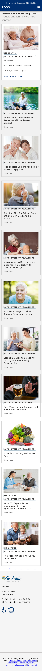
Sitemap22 (32, 665)
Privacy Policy (15, 661)
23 (35, 569)
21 (21, 569)
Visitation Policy (30, 661)
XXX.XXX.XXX (31, 3)
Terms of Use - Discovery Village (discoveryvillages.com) (20, 664)
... (15, 569)
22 (28, 569)
